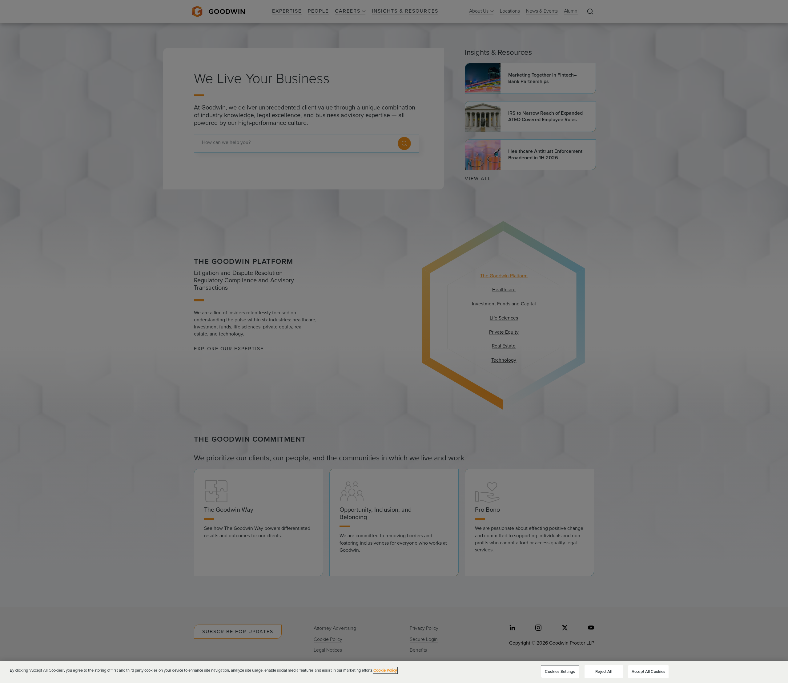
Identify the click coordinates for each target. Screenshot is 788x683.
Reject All (603, 671)
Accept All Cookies (648, 671)
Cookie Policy (385, 670)
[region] (394, 672)
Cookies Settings (560, 671)
